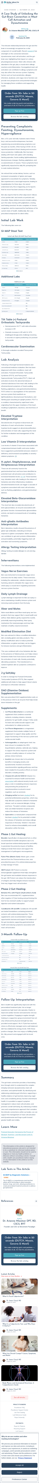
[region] (19, 1458)
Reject (19, 1472)
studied (27, 795)
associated (9, 781)
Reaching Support (19, 1428)
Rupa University (19, 1417)
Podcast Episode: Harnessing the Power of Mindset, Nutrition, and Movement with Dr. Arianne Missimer (17, 1134)
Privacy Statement (25, 1458)
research (31, 51)
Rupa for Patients (19, 1426)
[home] (11, 2)
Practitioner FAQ (19, 1407)
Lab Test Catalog (19, 1412)
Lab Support (19, 1431)
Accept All (20, 1465)
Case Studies (10, 10)
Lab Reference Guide (19, 1415)
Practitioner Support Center (19, 1410)
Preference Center (19, 1479)
